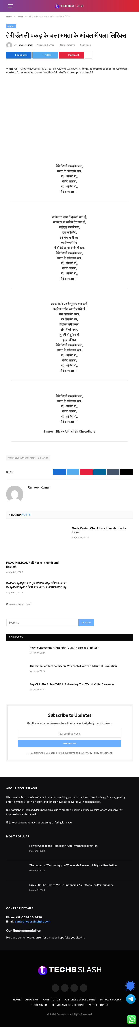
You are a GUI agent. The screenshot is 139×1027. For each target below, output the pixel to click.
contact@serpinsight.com (32, 921)
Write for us (98, 1005)
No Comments (67, 45)
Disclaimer (39, 1005)
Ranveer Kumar (25, 45)
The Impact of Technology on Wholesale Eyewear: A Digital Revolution (73, 666)
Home (17, 999)
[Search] (129, 6)
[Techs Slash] (69, 6)
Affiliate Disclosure (80, 999)
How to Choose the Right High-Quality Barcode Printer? (64, 647)
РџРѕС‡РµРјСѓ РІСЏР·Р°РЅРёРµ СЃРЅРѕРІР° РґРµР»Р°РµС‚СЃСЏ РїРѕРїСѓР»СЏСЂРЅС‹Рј (36, 585)
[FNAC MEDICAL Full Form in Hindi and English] (36, 541)
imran (11, 26)
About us (32, 999)
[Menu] (10, 6)
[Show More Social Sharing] (88, 55)
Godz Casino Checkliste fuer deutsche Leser (99, 530)
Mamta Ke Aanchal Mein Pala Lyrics (28, 458)
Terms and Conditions (68, 1005)
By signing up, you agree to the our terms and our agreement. (71, 752)
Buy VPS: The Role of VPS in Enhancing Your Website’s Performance (72, 684)
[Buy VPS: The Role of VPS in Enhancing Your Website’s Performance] (16, 689)
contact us (51, 999)
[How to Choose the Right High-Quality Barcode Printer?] (16, 652)
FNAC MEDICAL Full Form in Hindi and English (32, 564)
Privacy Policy (92, 752)
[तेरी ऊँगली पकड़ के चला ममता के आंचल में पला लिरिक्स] (69, 116)
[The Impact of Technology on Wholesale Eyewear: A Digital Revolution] (16, 671)
